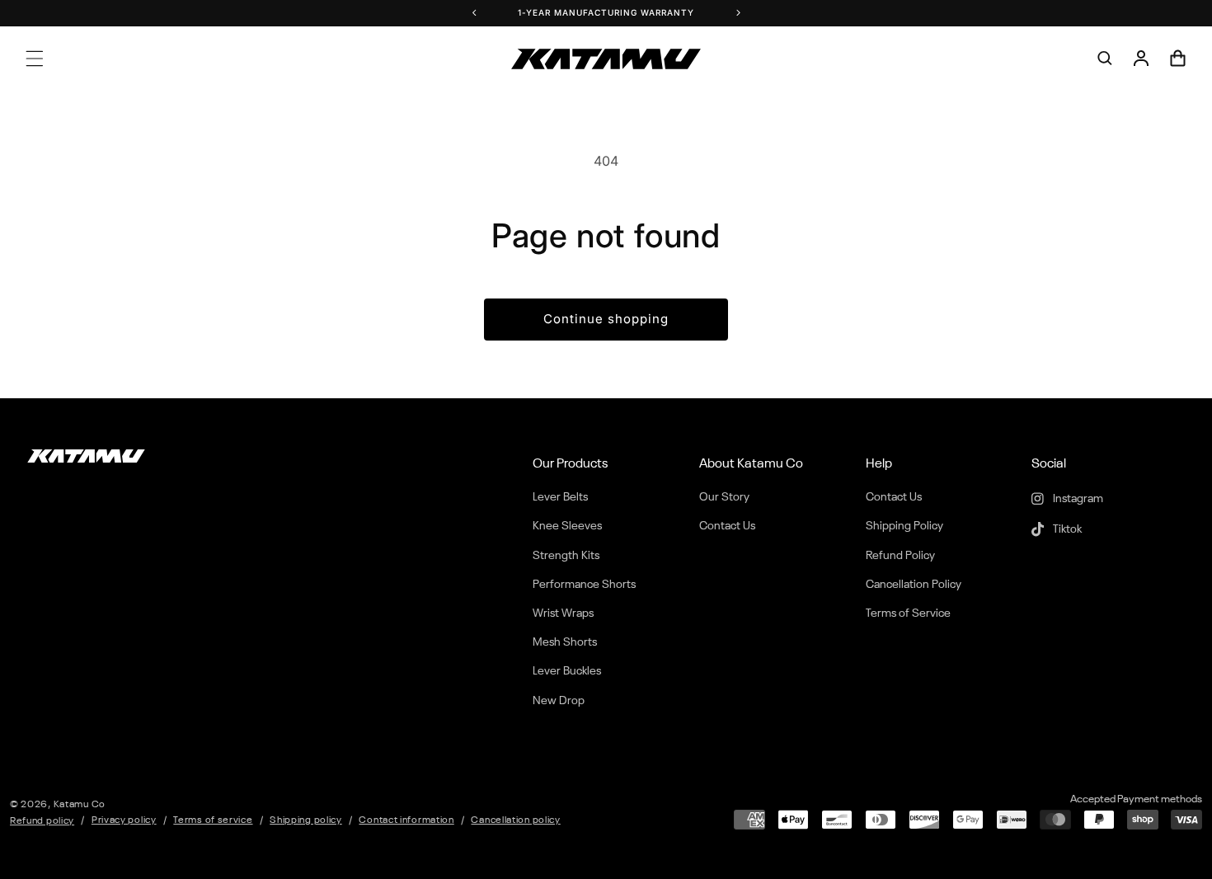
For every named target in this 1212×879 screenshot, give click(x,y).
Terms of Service (908, 613)
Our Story (724, 497)
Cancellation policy (515, 820)
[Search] (1105, 58)
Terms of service (212, 820)
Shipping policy (306, 820)
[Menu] (34, 58)
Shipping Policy (904, 526)
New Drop (559, 701)
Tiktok (1066, 529)
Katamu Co (80, 805)
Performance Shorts (584, 584)
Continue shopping (606, 319)
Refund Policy (900, 556)
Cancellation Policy (913, 584)
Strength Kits (566, 556)
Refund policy (42, 821)
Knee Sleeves (567, 526)
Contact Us (727, 526)
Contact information (406, 820)
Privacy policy (124, 820)
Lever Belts (560, 497)
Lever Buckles (567, 671)
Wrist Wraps (563, 613)
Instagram (1076, 499)
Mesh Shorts (565, 642)
